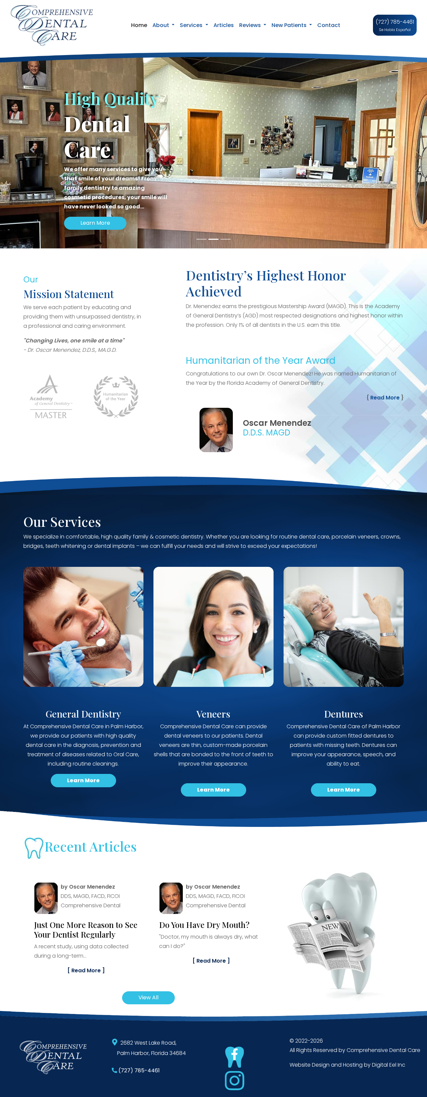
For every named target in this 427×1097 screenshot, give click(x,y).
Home (140, 25)
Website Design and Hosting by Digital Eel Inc (347, 1065)
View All (148, 997)
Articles (224, 25)
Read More (385, 397)
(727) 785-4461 (395, 22)
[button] (32, 149)
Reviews (250, 25)
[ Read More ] (86, 961)
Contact (328, 25)
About (161, 25)
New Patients (290, 25)
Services (192, 25)
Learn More (95, 223)
